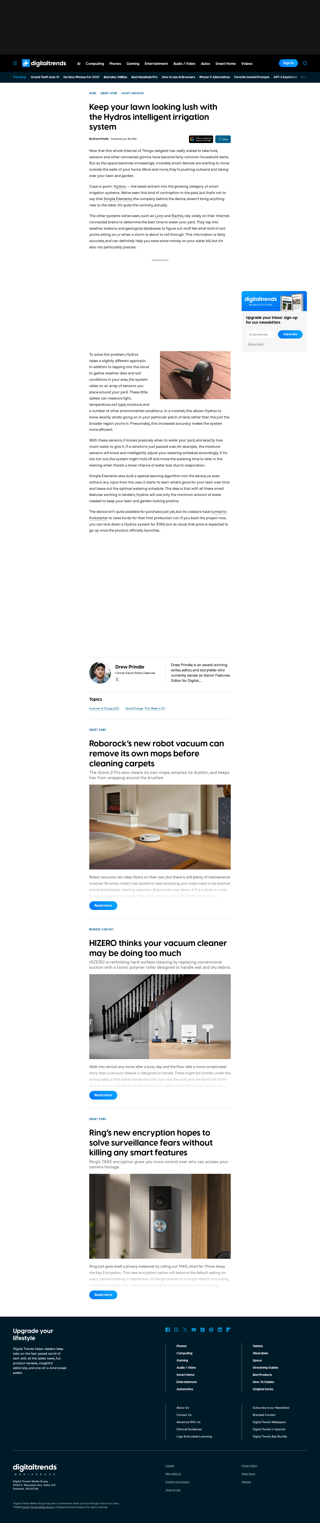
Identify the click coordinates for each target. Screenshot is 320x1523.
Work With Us (173, 1473)
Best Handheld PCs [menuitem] (144, 77)
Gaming (182, 1360)
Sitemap (246, 1481)
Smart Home (185, 1375)
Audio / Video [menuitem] (184, 63)
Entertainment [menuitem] (156, 63)
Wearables (260, 1353)
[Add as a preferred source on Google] (201, 139)
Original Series (263, 1389)
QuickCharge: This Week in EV (145, 708)
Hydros (120, 186)
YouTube (194, 1330)
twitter (117, 679)
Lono (159, 215)
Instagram (176, 1330)
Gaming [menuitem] (132, 63)
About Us (183, 1407)
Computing (184, 1353)
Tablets (258, 1346)
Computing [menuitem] (95, 63)
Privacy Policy (256, 344)
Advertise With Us (188, 1422)
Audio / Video (186, 1368)
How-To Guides (263, 1382)
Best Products (262, 1375)
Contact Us (184, 1415)
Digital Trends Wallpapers (269, 1422)
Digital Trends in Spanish (269, 1429)
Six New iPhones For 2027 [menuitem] (81, 77)
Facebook (167, 1330)
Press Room (248, 1473)
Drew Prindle (101, 139)
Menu (15, 63)
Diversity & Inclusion (177, 1481)
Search (305, 63)
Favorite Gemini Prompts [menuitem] (251, 77)
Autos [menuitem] (205, 63)
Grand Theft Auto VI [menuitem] (45, 77)
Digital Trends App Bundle (270, 1436)
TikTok (202, 1330)
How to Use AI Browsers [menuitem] (178, 77)
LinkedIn (220, 1330)
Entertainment (187, 1382)
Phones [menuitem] (115, 63)
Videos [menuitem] (247, 63)
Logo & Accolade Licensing (194, 1436)
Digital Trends (36, 69)
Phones (182, 1346)
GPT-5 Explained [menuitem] (285, 77)
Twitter (185, 1330)
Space (257, 1360)
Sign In (288, 63)
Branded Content (264, 1415)
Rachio (177, 215)
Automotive (185, 1389)
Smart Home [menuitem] (226, 63)
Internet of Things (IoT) (104, 708)
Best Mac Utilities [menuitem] (115, 77)
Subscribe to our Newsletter (271, 1407)
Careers (169, 1465)
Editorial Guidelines (189, 1429)
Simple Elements (118, 198)
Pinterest (211, 1330)
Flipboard (228, 1330)
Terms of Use (172, 1489)
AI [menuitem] (78, 63)
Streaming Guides (265, 1368)
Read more (103, 905)
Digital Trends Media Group (37, 1507)
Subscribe (290, 334)
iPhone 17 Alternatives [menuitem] (214, 77)
